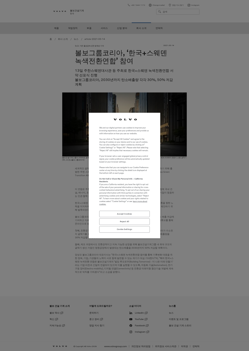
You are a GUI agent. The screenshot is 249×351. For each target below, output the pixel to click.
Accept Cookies (124, 214)
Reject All (124, 221)
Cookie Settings (124, 229)
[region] (124, 175)
